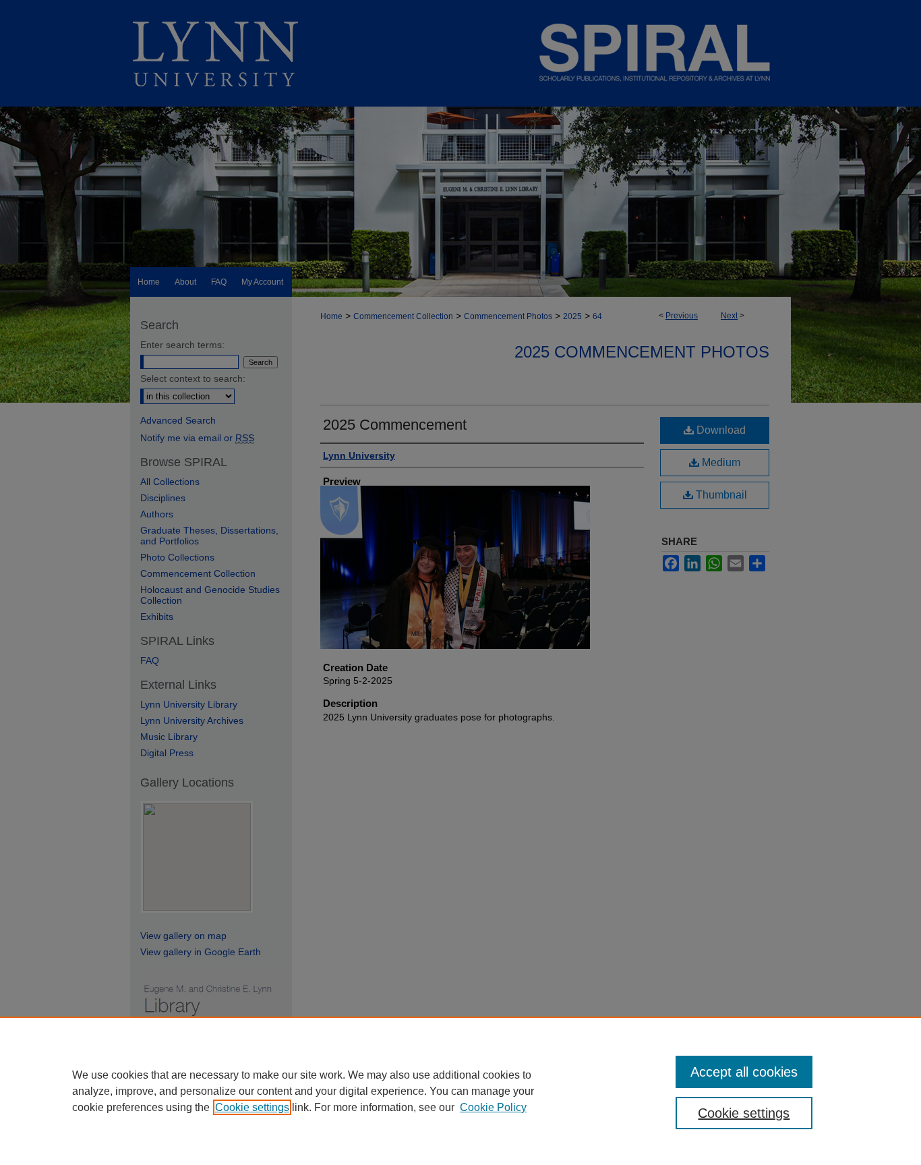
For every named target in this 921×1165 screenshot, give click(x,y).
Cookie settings (252, 1107)
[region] (460, 1091)
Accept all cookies (744, 1071)
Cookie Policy (493, 1107)
